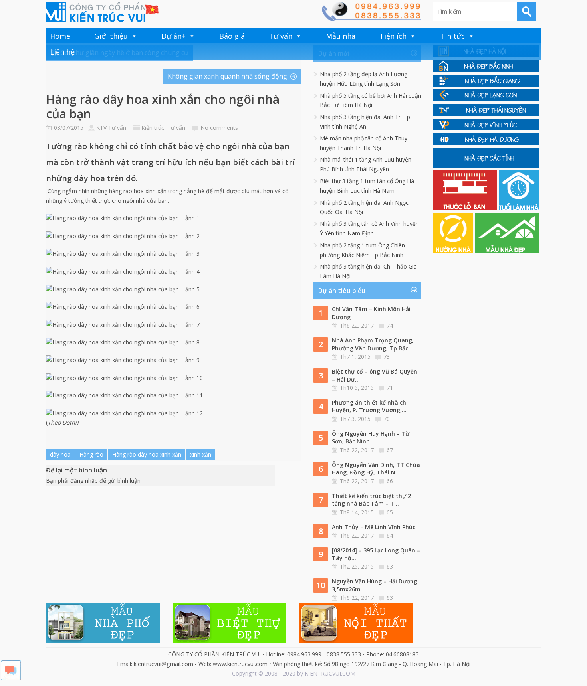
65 (390, 512)
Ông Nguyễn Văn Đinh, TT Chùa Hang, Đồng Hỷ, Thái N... (376, 468)
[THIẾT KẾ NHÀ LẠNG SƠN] (486, 99)
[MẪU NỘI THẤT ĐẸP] (356, 640)
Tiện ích (393, 36)
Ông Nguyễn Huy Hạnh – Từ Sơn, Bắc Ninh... (370, 437)
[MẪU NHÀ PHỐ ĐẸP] (103, 640)
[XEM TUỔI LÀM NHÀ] (519, 208)
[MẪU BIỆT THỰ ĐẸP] (229, 640)
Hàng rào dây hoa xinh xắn (146, 454)
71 (390, 387)
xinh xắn (200, 454)
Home (60, 36)
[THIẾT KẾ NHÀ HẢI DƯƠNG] (486, 143)
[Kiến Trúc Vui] (102, 12)
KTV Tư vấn (111, 127)
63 (390, 566)
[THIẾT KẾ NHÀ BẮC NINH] (486, 69)
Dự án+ (173, 36)
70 (386, 419)
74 (390, 325)
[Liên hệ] (371, 19)
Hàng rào (91, 454)
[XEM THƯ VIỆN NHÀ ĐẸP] (507, 251)
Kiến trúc (152, 127)
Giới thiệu (111, 36)
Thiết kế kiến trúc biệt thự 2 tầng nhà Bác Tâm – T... (371, 500)
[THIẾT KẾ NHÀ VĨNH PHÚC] (486, 128)
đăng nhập (84, 480)
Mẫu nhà (340, 36)
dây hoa (60, 454)
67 (390, 450)
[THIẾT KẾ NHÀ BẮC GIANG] (486, 84)
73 (386, 356)
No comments (219, 127)
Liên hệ (62, 52)
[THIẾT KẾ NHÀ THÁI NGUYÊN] (486, 113)
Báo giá (232, 36)
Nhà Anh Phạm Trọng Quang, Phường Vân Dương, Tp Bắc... (373, 344)
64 (390, 535)
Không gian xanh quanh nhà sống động (227, 76)
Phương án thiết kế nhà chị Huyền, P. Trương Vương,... (370, 406)
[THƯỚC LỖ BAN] (466, 208)
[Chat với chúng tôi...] (11, 678)
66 (390, 481)
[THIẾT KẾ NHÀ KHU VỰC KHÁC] (486, 166)
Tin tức (452, 36)
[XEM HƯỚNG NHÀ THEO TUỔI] (454, 251)
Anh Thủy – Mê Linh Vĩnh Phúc (373, 527)
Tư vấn (280, 36)
